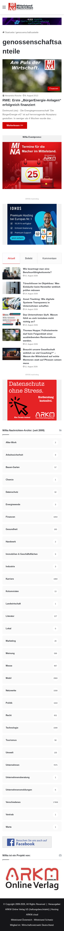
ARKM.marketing (32, 199)
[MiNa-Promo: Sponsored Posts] (32, 21)
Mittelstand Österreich (21, 920)
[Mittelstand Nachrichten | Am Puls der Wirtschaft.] (20, 7)
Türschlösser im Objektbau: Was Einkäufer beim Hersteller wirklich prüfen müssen (41, 287)
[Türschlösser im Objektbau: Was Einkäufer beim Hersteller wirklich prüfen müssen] (11, 288)
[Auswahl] (4, 8)
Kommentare (49, 258)
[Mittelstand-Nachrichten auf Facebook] (27, 847)
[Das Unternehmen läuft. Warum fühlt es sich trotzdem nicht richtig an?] (11, 319)
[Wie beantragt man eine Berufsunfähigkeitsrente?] (11, 273)
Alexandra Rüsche (13, 96)
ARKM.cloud (32, 914)
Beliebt (28, 258)
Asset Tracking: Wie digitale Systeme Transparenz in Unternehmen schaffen (38, 302)
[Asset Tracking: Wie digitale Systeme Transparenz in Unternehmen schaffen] (11, 303)
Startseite (9, 32)
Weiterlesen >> (15, 125)
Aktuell (11, 258)
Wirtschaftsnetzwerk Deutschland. (38, 925)
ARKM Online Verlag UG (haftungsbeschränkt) (27, 909)
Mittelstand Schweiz (43, 920)
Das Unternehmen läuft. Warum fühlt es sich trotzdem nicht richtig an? (40, 318)
